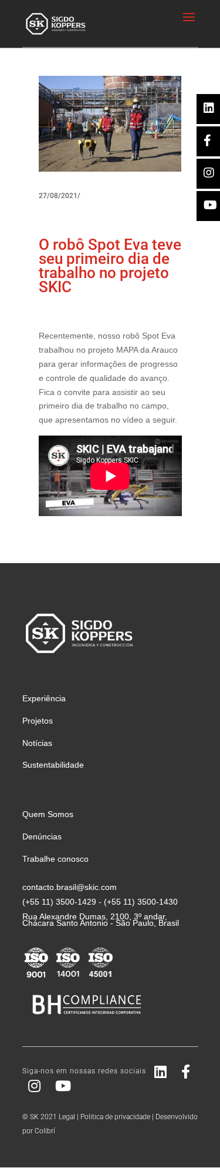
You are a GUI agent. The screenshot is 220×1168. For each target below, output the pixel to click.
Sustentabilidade (53, 764)
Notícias (37, 743)
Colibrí (45, 1131)
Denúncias (42, 836)
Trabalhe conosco (55, 859)
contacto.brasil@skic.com (69, 887)
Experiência (44, 698)
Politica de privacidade (115, 1117)
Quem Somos (47, 814)
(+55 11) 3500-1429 (59, 901)
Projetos (37, 720)
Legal (67, 1117)
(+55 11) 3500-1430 (141, 901)
